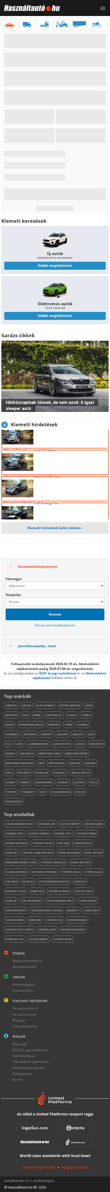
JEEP (91, 734)
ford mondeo (16, 910)
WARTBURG (13, 801)
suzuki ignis (15, 920)
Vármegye (14, 579)
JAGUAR (62, 734)
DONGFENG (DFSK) (31, 724)
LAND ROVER (61, 744)
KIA (8, 744)
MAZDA (10, 753)
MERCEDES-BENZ (76, 753)
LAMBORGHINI (38, 744)
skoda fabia (94, 824)
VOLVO (80, 792)
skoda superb (16, 872)
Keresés (55, 614)
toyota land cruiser (37, 853)
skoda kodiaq (59, 891)
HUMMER (12, 734)
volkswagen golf (19, 824)
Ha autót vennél (24, 1014)
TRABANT (28, 792)
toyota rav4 (71, 872)
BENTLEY (12, 715)
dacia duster (80, 862)
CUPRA (86, 715)
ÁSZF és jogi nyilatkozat (57, 673)
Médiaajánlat (22, 1073)
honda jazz (47, 929)
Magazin (19, 1020)
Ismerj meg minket (39, 1167)
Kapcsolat (20, 1044)
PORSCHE (42, 772)
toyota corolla (53, 862)
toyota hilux (43, 843)
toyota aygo (62, 939)
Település (13, 595)
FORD (68, 724)
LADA (19, 744)
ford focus (82, 843)
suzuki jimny (38, 939)
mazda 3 (73, 910)
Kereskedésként (24, 966)
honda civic (14, 833)
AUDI (88, 705)
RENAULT (60, 772)
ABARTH (11, 705)
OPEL (9, 772)
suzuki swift (70, 824)
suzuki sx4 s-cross (20, 929)
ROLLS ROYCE (81, 772)
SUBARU (63, 782)
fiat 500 (63, 843)
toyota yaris (86, 833)
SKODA (10, 782)
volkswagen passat (54, 881)
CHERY (71, 715)
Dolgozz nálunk (74, 1167)
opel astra (93, 853)
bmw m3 (35, 920)
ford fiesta (87, 901)
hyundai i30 (46, 824)
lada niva (91, 910)
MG (41, 763)
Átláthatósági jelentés (29, 1068)
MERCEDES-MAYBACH (20, 763)
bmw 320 (37, 891)
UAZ (42, 792)
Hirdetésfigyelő (24, 984)
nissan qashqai (73, 929)
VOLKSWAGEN (60, 792)
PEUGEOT (24, 772)
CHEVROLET (54, 715)
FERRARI (54, 724)
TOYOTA (11, 792)
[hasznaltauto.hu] (30, 8)
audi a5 (11, 901)
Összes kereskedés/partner (55, 625)
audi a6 (79, 881)
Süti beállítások (24, 1056)
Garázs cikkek (18, 335)
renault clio (15, 891)
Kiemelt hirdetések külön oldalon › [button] (55, 528)
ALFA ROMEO (45, 705)
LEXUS (80, 744)
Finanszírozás (23, 990)
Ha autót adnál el (25, 1008)
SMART (25, 782)
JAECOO (78, 734)
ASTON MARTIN (69, 705)
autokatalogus (43, 1181)
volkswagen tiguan (46, 910)
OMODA (90, 763)
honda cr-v (63, 833)
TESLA (93, 782)
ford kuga (93, 872)
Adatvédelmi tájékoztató (31, 1061)
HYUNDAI (29, 734)
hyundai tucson (44, 872)
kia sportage (31, 901)
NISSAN (75, 763)
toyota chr (83, 891)
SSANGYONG (43, 782)
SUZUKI (79, 782)
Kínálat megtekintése (55, 266)
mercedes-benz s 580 (21, 862)
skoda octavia (16, 843)
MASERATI (96, 744)
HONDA (82, 724)
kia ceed (12, 881)
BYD (25, 715)
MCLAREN (27, 753)
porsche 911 (15, 939)
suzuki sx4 (54, 920)
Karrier (18, 1079)
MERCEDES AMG (49, 753)
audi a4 (28, 881)
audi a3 (11, 853)
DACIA (10, 724)
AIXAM (26, 705)
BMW (37, 715)
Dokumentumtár (25, 1026)
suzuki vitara (39, 833)
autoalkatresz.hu (16, 1181)
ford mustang (69, 853)
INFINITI (46, 734)
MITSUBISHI (56, 763)
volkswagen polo (60, 901)
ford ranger (77, 920)
